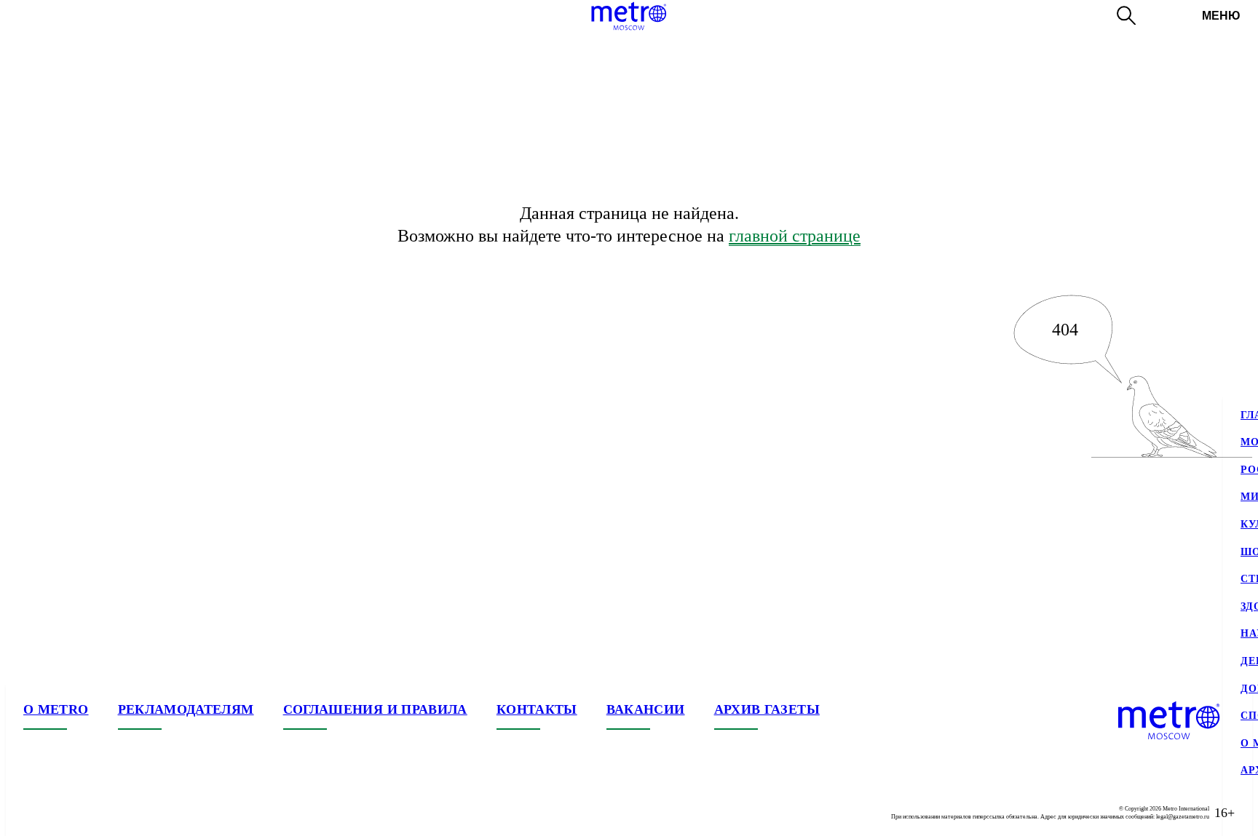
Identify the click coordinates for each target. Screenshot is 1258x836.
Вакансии (645, 709)
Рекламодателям (186, 709)
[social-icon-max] (122, 812)
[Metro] (628, 16)
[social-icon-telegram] (64, 812)
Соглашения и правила (375, 709)
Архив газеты (767, 709)
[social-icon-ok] (93, 812)
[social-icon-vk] (35, 812)
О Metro (56, 709)
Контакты (537, 709)
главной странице (795, 235)
